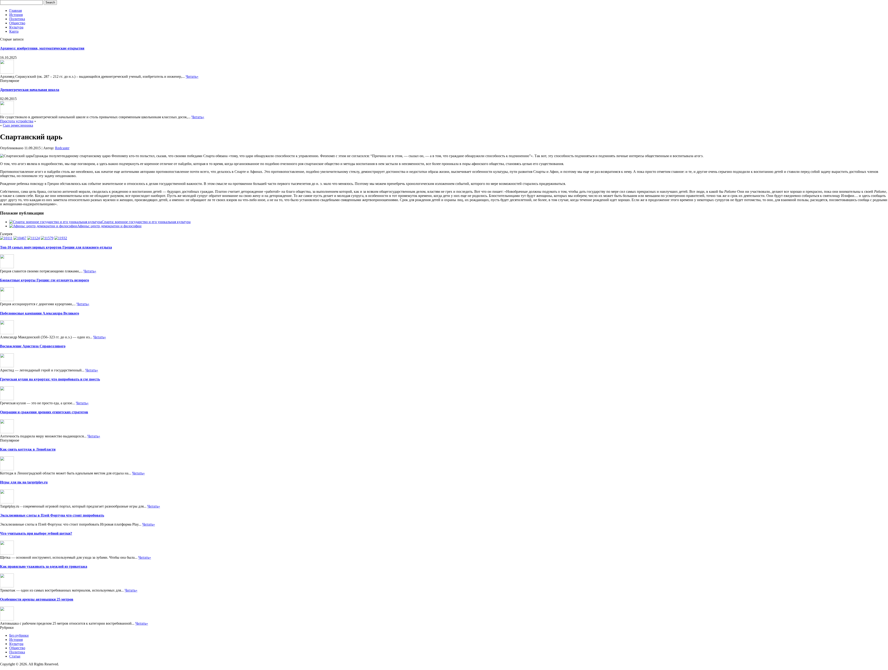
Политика (17, 19)
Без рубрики (19, 635)
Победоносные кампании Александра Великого (39, 313)
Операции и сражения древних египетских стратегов (44, 412)
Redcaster (62, 148)
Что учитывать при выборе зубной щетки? (36, 533)
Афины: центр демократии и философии (109, 226)
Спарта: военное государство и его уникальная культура (146, 222)
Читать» (192, 76)
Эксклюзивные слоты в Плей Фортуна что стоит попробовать (52, 515)
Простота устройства (16, 121)
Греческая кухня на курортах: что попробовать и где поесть (50, 379)
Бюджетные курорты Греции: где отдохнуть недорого (44, 280)
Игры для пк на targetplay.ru (24, 482)
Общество (17, 23)
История (16, 15)
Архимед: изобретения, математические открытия (42, 48)
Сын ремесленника (18, 125)
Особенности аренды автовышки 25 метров (36, 599)
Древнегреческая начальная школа (29, 90)
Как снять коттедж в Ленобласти (28, 449)
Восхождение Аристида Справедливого (32, 346)
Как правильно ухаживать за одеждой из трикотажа (43, 566)
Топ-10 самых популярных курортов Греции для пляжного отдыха (56, 247)
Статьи (14, 656)
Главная (15, 10)
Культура (16, 27)
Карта (13, 31)
